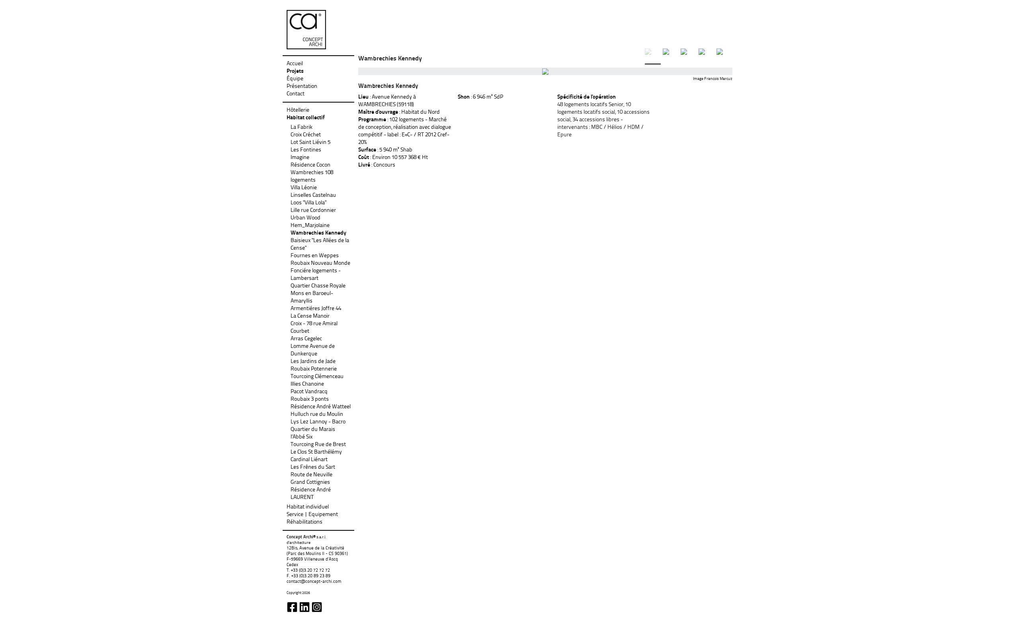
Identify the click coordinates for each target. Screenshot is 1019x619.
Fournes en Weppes (315, 256)
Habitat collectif (306, 118)
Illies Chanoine (307, 384)
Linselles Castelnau (313, 195)
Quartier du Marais (313, 430)
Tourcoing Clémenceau (317, 377)
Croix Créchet (306, 135)
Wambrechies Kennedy (318, 233)
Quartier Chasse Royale (318, 286)
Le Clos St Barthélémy (316, 452)
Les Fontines (306, 150)
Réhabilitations (304, 522)
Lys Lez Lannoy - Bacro (318, 422)
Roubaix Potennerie (314, 369)
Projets (295, 71)
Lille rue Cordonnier (313, 210)
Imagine (300, 158)
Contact (296, 94)
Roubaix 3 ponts (310, 399)
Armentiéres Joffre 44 (316, 309)
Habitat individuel (308, 507)
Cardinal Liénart (309, 460)
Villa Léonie (304, 188)
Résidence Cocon (310, 165)
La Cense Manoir (310, 316)
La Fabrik (301, 127)
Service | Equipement (312, 515)
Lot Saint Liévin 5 (310, 143)
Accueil (295, 64)
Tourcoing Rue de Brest (318, 445)
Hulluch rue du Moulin (317, 414)
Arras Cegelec (306, 339)
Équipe (295, 79)
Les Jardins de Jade (313, 362)
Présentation (302, 86)
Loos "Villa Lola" (308, 203)
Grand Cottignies (310, 482)
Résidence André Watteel (321, 407)
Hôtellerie (298, 110)
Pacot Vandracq (309, 392)
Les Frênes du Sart (313, 467)
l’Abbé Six (301, 437)
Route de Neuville (311, 475)
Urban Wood (305, 218)
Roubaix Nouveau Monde (320, 263)
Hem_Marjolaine (310, 226)
